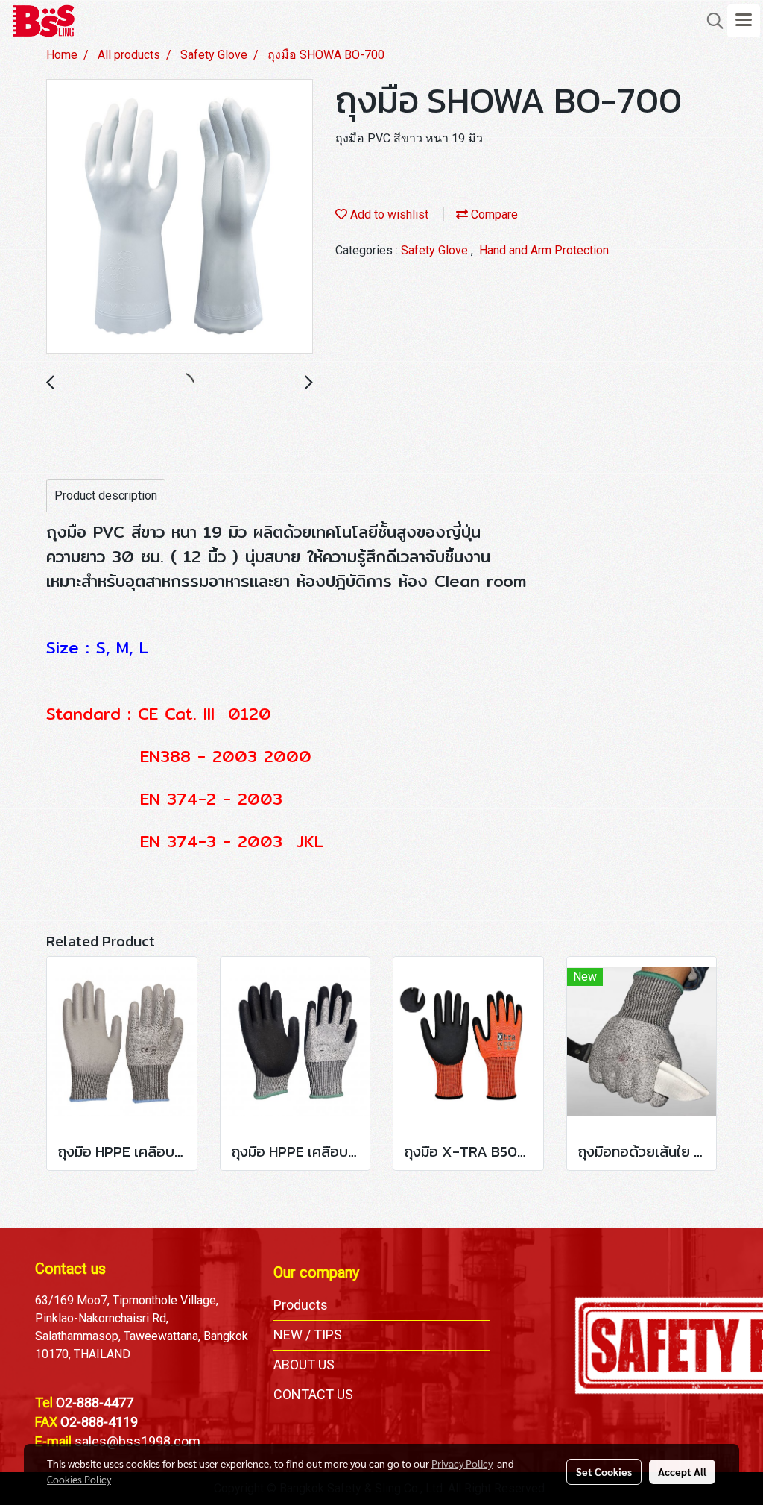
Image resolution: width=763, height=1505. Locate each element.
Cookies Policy (79, 1479)
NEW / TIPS (307, 1334)
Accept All (682, 1471)
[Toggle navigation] (743, 20)
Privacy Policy (462, 1463)
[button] (710, 21)
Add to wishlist (387, 214)
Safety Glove (436, 250)
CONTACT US (313, 1394)
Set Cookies (604, 1471)
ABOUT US (304, 1364)
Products (300, 1305)
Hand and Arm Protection (544, 250)
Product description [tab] (105, 495)
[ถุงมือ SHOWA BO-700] (179, 217)
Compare (493, 214)
